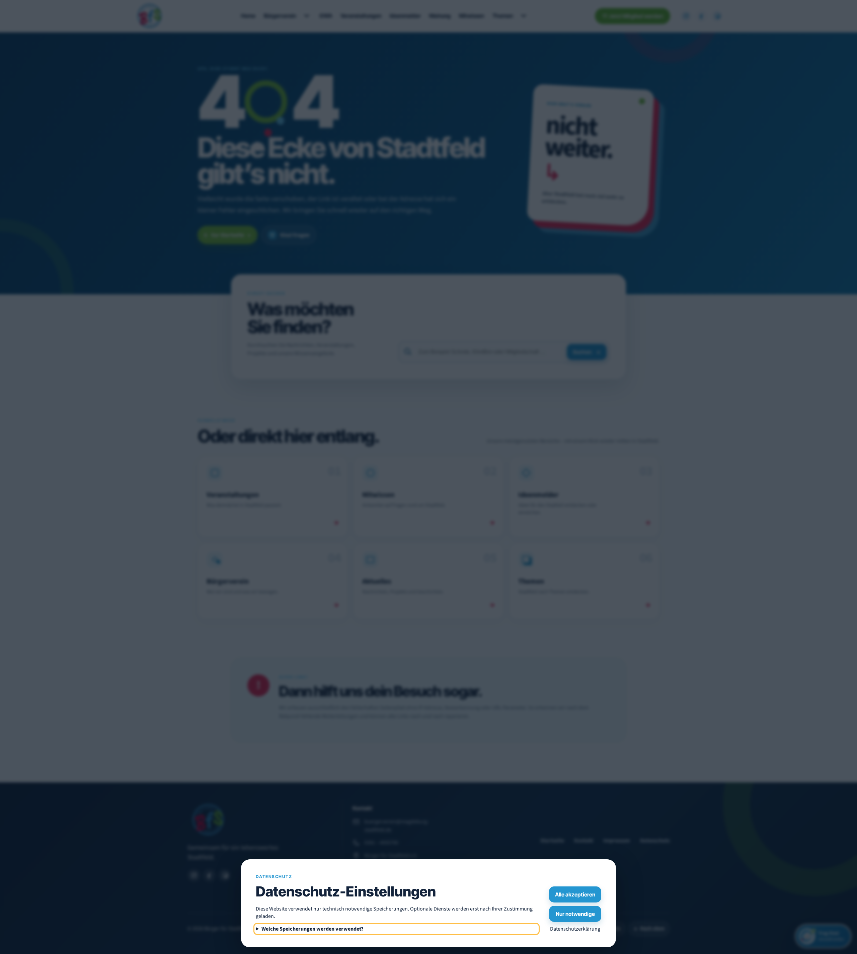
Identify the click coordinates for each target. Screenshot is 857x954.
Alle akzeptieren (575, 894)
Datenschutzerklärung (575, 929)
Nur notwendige (575, 914)
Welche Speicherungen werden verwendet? (312, 929)
